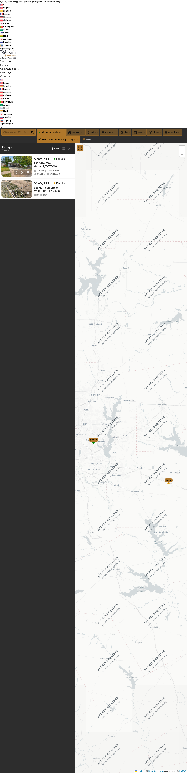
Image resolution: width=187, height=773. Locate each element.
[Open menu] (1, 126)
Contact (5, 76)
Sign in (10, 48)
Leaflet (140, 771)
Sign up (3, 48)
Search (4, 60)
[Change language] (2, 4)
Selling (4, 64)
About (4, 72)
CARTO (182, 771)
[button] (182, 148)
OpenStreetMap (156, 771)
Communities (8, 68)
